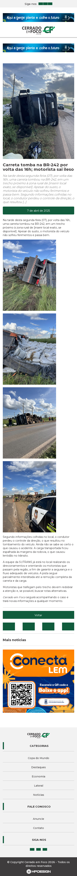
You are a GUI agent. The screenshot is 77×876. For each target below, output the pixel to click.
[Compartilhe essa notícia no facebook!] (9, 626)
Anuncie (38, 819)
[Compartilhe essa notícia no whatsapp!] (68, 626)
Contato (38, 828)
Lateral (38, 785)
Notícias (38, 795)
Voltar (38, 615)
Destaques (38, 767)
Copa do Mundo (38, 758)
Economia (38, 776)
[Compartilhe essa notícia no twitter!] (29, 626)
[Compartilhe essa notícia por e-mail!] (48, 626)
